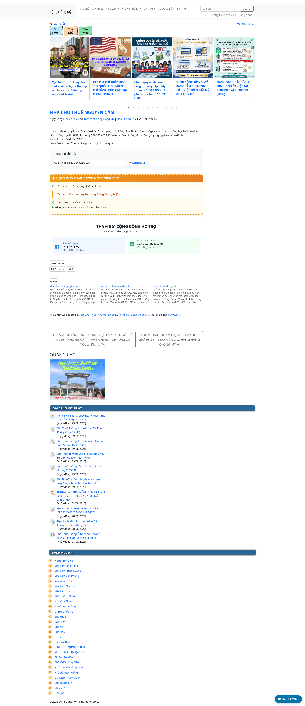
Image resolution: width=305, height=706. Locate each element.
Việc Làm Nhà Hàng (66, 566)
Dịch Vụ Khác (62, 642)
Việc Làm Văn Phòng (67, 576)
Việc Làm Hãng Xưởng (68, 571)
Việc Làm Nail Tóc (65, 586)
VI (238, 24)
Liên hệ (181, 8)
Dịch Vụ (148, 8)
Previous (47, 71)
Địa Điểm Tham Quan (67, 677)
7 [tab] (147, 107)
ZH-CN (251, 24)
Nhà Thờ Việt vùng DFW (69, 667)
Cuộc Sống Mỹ (63, 683)
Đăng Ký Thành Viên (224, 15)
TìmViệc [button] (85, 31)
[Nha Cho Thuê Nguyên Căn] (75, 294)
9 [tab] (157, 107)
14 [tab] (181, 107)
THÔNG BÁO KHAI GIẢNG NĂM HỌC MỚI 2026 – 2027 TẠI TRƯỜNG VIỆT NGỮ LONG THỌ (81, 495)
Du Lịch (59, 637)
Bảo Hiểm (60, 621)
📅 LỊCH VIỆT (57, 24)
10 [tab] (162, 107)
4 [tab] (133, 107)
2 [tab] (123, 107)
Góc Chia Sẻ (165, 8)
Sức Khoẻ (60, 616)
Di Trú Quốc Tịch (65, 611)
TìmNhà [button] (71, 31)
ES (245, 24)
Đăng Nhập (245, 15)
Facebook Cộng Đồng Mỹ (99, 119)
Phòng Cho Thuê (65, 596)
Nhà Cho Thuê (125, 119)
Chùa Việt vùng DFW (67, 662)
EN (242, 24)
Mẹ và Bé (60, 688)
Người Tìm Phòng (65, 606)
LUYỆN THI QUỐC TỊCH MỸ (70, 647)
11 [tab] (166, 107)
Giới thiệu (97, 8)
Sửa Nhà (60, 632)
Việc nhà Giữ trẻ (64, 581)
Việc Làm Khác (63, 591)
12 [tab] (171, 107)
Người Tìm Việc (64, 560)
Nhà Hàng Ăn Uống (66, 672)
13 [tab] (176, 107)
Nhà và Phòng (130, 8)
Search (247, 8)
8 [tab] (152, 107)
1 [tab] (119, 107)
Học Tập (59, 693)
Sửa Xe (59, 627)
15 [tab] (185, 107)
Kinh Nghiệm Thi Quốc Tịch (71, 652)
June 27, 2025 (71, 119)
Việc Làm (111, 8)
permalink (174, 315)
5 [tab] (138, 107)
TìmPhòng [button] (56, 31)
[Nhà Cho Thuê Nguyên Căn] (127, 294)
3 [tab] (128, 107)
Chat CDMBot (288, 699)
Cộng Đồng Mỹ (60, 12)
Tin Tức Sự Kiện (64, 657)
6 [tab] (143, 107)
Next (257, 71)
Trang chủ (83, 8)
